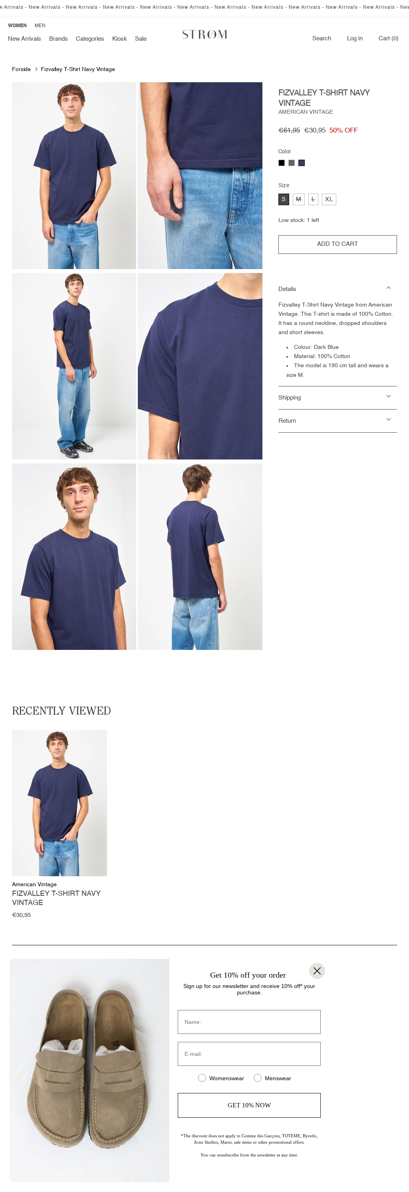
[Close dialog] (317, 971)
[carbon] (291, 163)
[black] (281, 163)
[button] (58, 39)
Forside (21, 69)
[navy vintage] (301, 163)
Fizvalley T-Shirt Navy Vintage (78, 69)
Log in (355, 39)
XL (329, 199)
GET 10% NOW (249, 1105)
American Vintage (305, 112)
